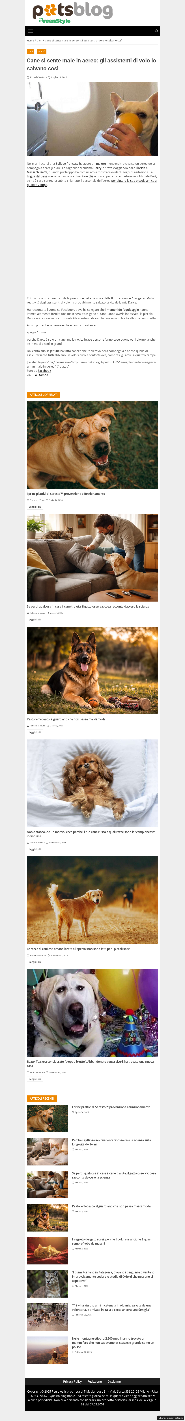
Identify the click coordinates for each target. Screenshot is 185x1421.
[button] (156, 31)
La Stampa (41, 375)
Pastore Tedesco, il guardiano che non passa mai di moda (66, 719)
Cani (30, 51)
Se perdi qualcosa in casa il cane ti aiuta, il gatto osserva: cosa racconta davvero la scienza (88, 606)
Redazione (94, 1382)
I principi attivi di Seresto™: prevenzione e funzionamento (66, 494)
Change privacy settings (171, 1417)
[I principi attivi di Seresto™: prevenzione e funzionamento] (92, 445)
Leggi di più (35, 506)
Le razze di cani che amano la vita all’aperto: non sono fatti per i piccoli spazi (78, 949)
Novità (41, 51)
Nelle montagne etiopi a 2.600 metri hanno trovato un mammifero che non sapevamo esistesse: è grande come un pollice (113, 1342)
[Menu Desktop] (30, 31)
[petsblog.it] (72, 12)
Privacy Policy (72, 1382)
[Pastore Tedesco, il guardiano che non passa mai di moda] (92, 670)
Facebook (44, 371)
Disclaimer (114, 1382)
